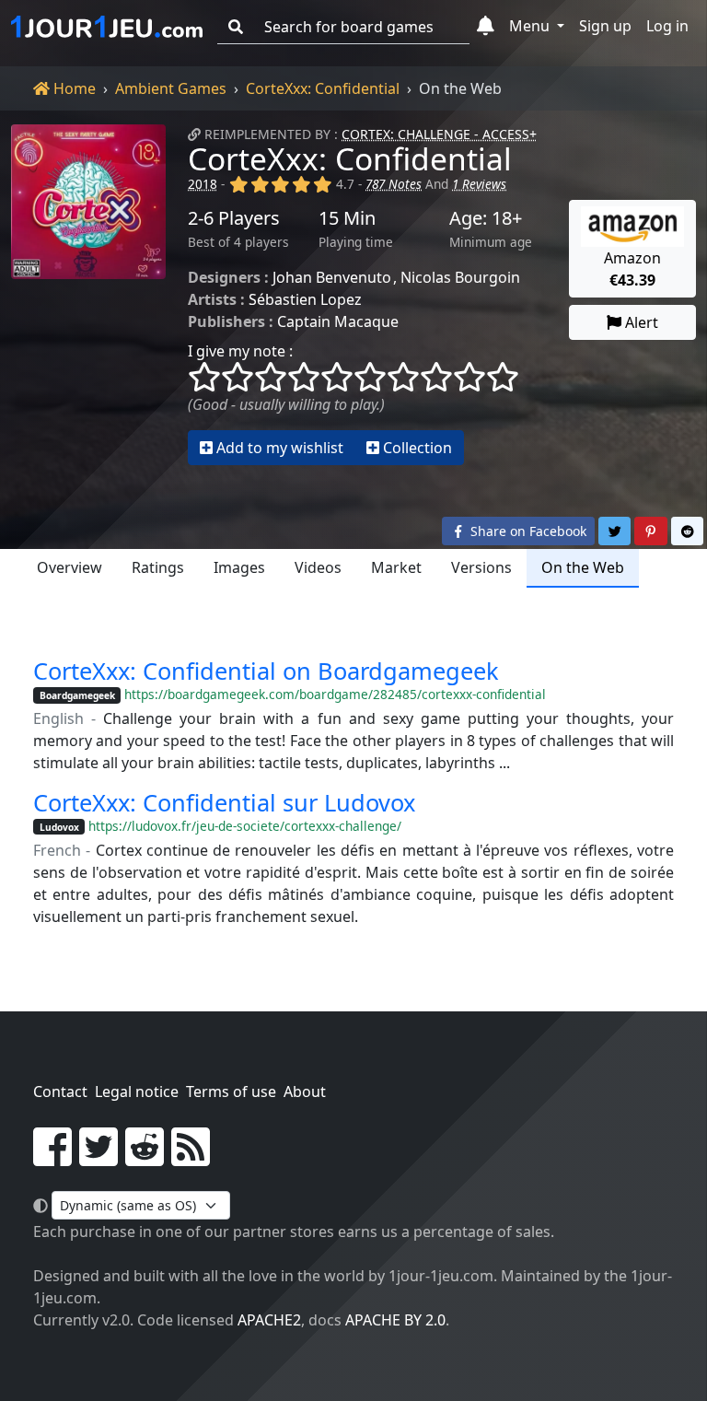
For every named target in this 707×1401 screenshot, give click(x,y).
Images (239, 567)
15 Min (347, 218)
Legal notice (137, 1091)
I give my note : (240, 351)
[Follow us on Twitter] (98, 1158)
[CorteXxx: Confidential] (88, 294)
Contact (60, 1091)
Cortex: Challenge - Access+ (439, 134)
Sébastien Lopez (305, 299)
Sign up (605, 26)
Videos (318, 567)
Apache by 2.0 (395, 1320)
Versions (481, 567)
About (305, 1091)
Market (396, 567)
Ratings (158, 567)
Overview (69, 567)
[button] (485, 26)
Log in (667, 26)
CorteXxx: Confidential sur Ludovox (224, 802)
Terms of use (231, 1091)
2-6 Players (234, 218)
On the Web (582, 567)
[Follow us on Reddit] (144, 1158)
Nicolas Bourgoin (460, 277)
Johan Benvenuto (331, 277)
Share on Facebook (526, 531)
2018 (202, 184)
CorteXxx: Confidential (323, 88)
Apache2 (269, 1320)
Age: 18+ (485, 218)
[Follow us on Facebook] (52, 1158)
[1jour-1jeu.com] (107, 27)
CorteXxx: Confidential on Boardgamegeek (266, 670)
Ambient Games (170, 88)
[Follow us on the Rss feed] (190, 1158)
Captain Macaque (338, 321)
